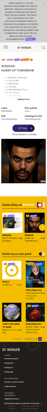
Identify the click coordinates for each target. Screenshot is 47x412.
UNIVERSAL (25, 60)
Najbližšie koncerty (11, 399)
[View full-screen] (41, 142)
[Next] (42, 227)
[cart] (43, 47)
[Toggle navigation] (6, 47)
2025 (17, 60)
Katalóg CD (8, 363)
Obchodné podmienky (14, 404)
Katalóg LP (8, 367)
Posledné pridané (11, 359)
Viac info (29, 39)
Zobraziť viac (23, 99)
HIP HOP (10, 60)
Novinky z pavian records (14, 382)
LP (31, 60)
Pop (3, 60)
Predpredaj (8, 372)
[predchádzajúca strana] (13, 339)
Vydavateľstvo (10, 386)
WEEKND (8, 66)
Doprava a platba (30, 408)
